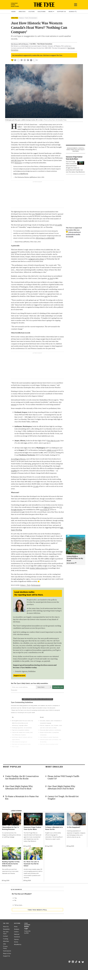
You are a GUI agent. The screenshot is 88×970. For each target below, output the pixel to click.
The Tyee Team (6, 933)
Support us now (19, 675)
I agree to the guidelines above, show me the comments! (37, 699)
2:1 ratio (35, 486)
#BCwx (38, 238)
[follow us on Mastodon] (21, 60)
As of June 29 (44, 509)
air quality (58, 225)
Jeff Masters (24, 44)
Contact (5, 936)
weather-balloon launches (39, 568)
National (16, 934)
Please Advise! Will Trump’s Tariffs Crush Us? (63, 777)
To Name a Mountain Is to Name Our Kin (22, 797)
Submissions (7, 951)
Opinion (16, 939)
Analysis (22, 11)
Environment (33, 18)
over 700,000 (36, 214)
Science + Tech (23, 18)
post (46, 296)
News (13, 11)
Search (72, 11)
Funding (5, 939)
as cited (50, 278)
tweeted (13, 404)
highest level (48, 507)
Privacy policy (14, 690)
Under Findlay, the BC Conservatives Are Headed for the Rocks (22, 777)
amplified (14, 470)
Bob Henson (14, 44)
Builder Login (26, 927)
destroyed (18, 163)
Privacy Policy (5, 947)
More (51, 11)
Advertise (6, 941)
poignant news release (36, 259)
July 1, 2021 (40, 177)
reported (14, 252)
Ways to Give (7, 953)
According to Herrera (18, 459)
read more (71, 563)
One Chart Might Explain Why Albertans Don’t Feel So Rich (19, 787)
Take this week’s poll (37, 910)
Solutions (42, 11)
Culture (31, 11)
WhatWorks (17, 944)
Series (16, 942)
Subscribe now (58, 687)
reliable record (51, 450)
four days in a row (53, 440)
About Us (6, 926)
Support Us (61, 11)
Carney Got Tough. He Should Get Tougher (63, 797)
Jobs (4, 944)
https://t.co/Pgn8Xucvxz (20, 173)
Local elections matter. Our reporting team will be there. (28, 593)
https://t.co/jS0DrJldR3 (47, 238)
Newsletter (6, 929)
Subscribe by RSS (27, 932)
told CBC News (16, 160)
